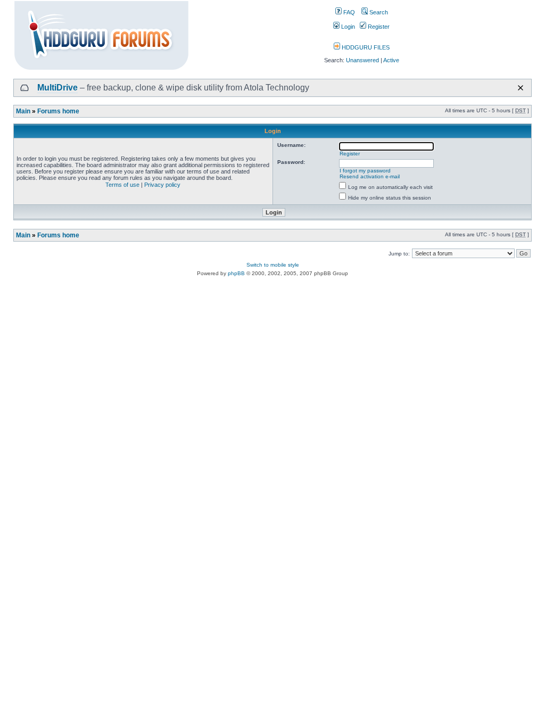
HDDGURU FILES (365, 47)
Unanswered (362, 60)
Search (378, 12)
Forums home (58, 111)
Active (391, 60)
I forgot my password (365, 171)
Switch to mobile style (272, 265)
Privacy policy (162, 184)
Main (23, 111)
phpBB (236, 273)
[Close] (520, 87)
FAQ (348, 12)
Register (378, 26)
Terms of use (122, 184)
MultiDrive (57, 87)
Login (347, 26)
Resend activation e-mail (370, 176)
